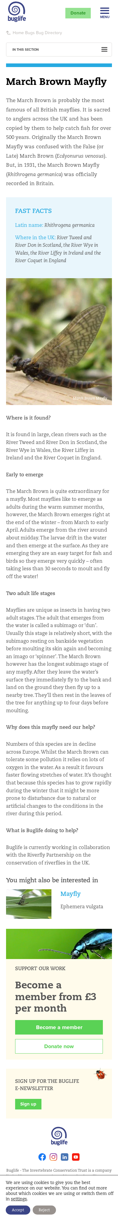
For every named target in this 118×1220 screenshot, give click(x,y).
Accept (18, 1210)
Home (18, 33)
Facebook (42, 1157)
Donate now (59, 1046)
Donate (78, 13)
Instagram (53, 1157)
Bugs (30, 33)
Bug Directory (49, 33)
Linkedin (64, 1157)
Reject (44, 1210)
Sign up (28, 1104)
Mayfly (71, 894)
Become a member (59, 1027)
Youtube (76, 1157)
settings (19, 1199)
